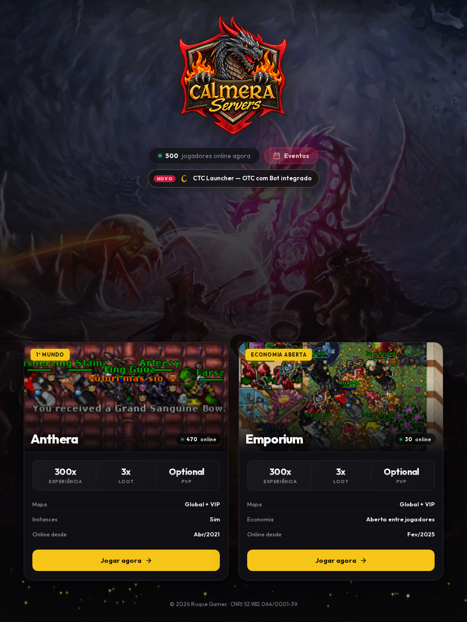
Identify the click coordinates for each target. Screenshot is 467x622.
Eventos (296, 156)
